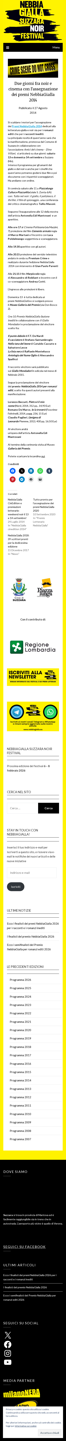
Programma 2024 (20, 996)
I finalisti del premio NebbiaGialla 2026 (30, 936)
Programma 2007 (20, 1139)
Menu (56, 47)
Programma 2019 (20, 1038)
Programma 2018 (20, 1046)
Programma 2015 (20, 1072)
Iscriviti (15, 886)
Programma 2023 (20, 1005)
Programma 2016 (20, 1063)
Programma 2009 (20, 1122)
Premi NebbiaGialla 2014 (27, 126)
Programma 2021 (20, 1021)
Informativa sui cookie (25, 1426)
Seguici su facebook (24, 1247)
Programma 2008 (20, 1130)
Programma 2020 (20, 1030)
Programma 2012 (20, 1097)
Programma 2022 (20, 1013)
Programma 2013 (20, 1088)
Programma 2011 (20, 1105)
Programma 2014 (20, 1080)
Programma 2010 (20, 1114)
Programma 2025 (20, 988)
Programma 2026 (20, 979)
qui (43, 456)
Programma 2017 (20, 1055)
